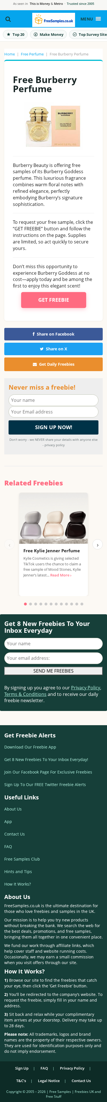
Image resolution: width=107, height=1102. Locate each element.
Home (9, 54)
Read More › (60, 575)
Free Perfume (32, 54)
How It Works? (17, 884)
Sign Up (22, 1068)
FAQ (8, 846)
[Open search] (8, 19)
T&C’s (21, 1080)
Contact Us (14, 834)
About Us (13, 809)
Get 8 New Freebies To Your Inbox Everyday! (46, 759)
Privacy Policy (85, 688)
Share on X (56, 349)
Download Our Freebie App (30, 747)
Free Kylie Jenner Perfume (51, 550)
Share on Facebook (55, 334)
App (8, 821)
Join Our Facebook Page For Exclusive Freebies (48, 772)
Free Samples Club (22, 859)
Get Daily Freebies (56, 364)
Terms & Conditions (25, 694)
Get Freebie (53, 299)
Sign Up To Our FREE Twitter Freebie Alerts (45, 784)
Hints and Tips (18, 871)
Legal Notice (49, 1080)
